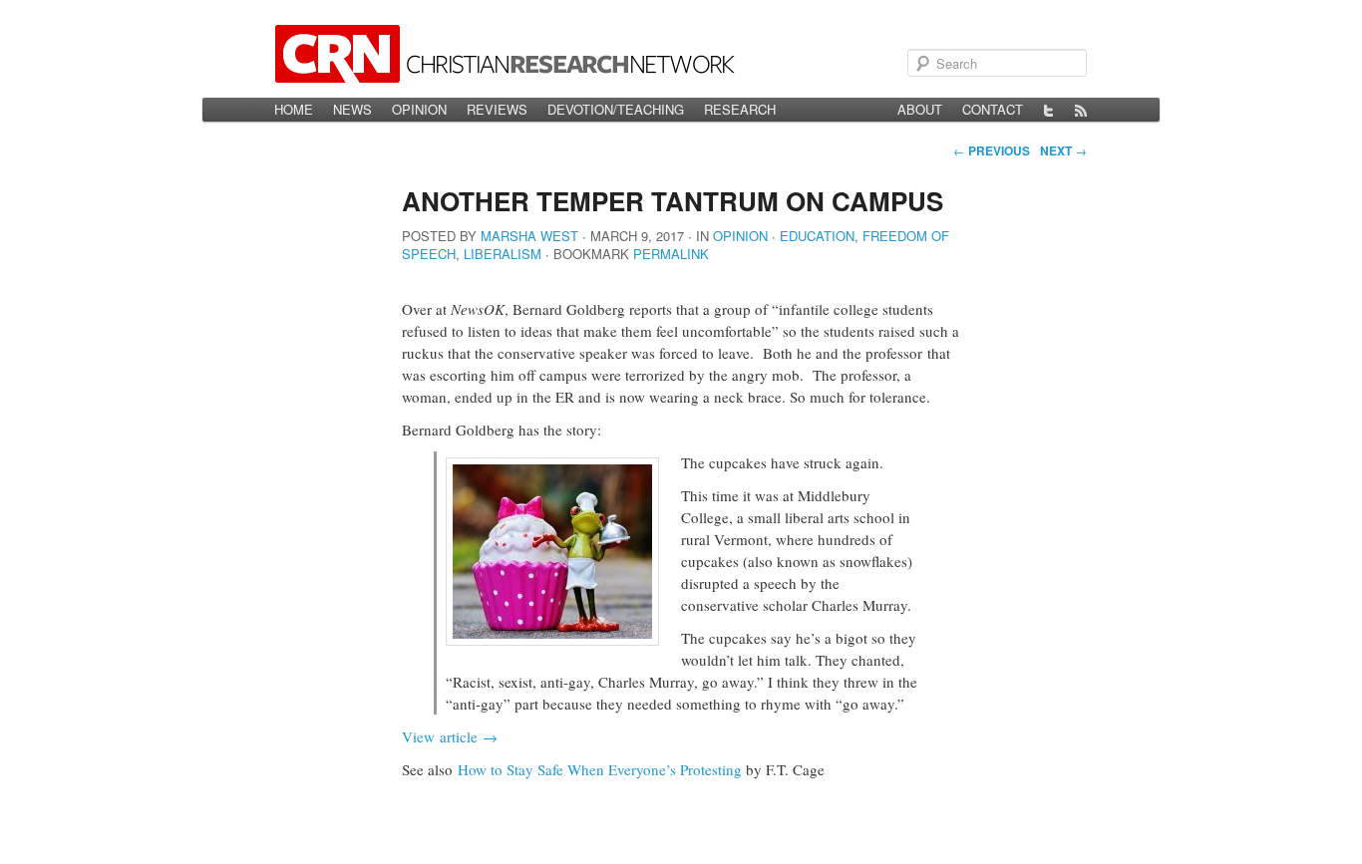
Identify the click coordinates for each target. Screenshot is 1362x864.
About (919, 109)
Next (1063, 150)
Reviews (497, 109)
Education (817, 235)
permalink (671, 253)
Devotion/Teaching (615, 109)
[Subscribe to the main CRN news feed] (1081, 110)
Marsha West (529, 235)
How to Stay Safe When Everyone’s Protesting (600, 769)
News (352, 109)
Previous (991, 150)
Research (740, 109)
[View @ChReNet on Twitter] (1049, 110)
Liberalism (502, 253)
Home (293, 109)
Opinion (419, 109)
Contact (992, 109)
